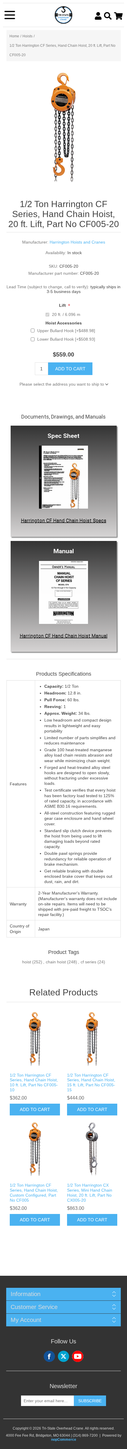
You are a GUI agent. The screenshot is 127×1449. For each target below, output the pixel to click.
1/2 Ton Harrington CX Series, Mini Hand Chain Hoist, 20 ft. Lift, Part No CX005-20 (89, 1192)
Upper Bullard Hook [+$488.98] (66, 330)
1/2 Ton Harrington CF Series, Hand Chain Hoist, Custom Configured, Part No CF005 (34, 1192)
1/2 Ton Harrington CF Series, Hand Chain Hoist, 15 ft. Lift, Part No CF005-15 (91, 1082)
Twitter (63, 1356)
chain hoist (56, 962)
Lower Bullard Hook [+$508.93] (66, 339)
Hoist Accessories (63, 323)
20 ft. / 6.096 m (66, 314)
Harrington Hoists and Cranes (77, 242)
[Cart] (118, 16)
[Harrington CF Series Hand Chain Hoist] (35, 1039)
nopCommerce (63, 1440)
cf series (88, 962)
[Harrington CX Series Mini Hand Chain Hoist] (92, 1149)
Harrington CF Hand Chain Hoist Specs (63, 520)
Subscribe (90, 1400)
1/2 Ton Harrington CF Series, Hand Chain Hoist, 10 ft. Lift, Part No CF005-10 (34, 1082)
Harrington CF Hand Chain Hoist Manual (64, 636)
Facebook (49, 1356)
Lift (63, 305)
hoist (26, 962)
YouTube (77, 1356)
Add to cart (70, 368)
